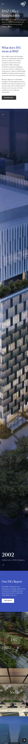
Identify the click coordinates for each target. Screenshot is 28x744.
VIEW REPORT (8, 600)
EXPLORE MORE (8, 97)
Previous (3, 114)
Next (3, 565)
